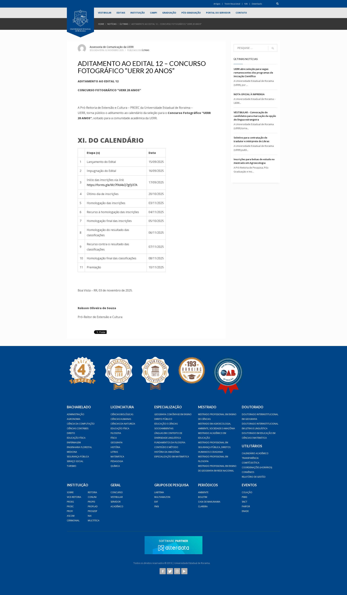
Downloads (257, 4)
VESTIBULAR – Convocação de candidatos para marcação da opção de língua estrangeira (255, 116)
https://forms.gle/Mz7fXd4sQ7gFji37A (112, 185)
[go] (272, 48)
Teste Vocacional (232, 4)
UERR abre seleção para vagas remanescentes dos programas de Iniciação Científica (253, 72)
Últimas (124, 24)
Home (101, 24)
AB (212, 563)
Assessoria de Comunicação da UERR (112, 47)
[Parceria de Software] (173, 545)
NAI (246, 4)
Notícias (111, 24)
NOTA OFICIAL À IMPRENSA (249, 94)
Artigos (217, 4)
